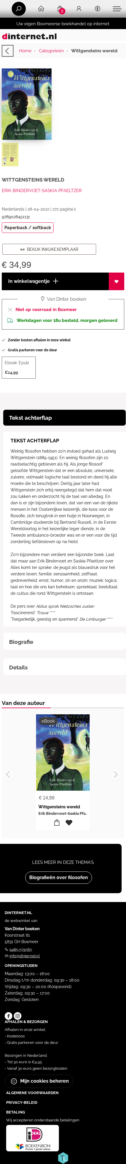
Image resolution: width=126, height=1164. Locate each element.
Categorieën (51, 50)
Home (25, 50)
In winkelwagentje (28, 281)
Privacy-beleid (21, 1102)
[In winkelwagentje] (57, 822)
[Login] (78, 9)
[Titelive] (63, 1157)
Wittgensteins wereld (59, 806)
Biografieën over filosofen (58, 877)
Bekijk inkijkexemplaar (51, 249)
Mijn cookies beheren (44, 1081)
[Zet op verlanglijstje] (116, 281)
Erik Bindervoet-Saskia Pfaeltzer (42, 190)
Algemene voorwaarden (32, 1093)
